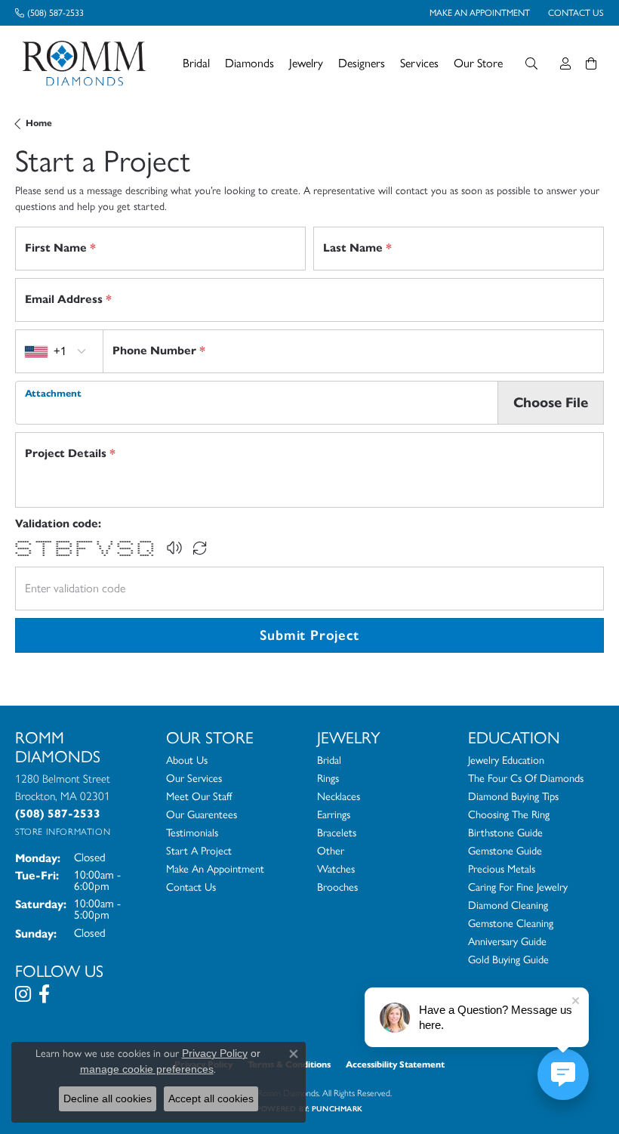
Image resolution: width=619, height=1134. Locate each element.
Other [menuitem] (330, 850)
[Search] (531, 63)
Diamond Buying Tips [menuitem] (513, 796)
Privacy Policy (215, 1053)
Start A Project (199, 850)
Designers (361, 63)
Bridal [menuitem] (329, 760)
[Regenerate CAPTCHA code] (200, 548)
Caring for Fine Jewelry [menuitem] (518, 887)
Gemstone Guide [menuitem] (505, 850)
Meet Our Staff (199, 796)
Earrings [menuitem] (333, 814)
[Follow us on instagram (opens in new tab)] (23, 994)
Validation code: (58, 523)
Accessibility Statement (395, 1064)
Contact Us (191, 887)
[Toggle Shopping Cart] (591, 63)
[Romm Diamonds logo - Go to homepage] (88, 63)
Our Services (194, 778)
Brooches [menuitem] (337, 887)
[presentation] (256, 403)
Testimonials (192, 832)
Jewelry (306, 63)
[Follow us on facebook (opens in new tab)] (44, 994)
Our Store (478, 63)
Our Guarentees (201, 814)
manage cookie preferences (147, 1069)
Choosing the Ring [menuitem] (509, 814)
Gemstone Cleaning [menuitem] (510, 923)
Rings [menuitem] (328, 778)
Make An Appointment (215, 869)
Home (39, 122)
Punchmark (337, 1109)
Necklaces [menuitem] (338, 796)
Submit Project (309, 635)
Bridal (196, 63)
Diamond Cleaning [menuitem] (508, 905)
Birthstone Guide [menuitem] (505, 832)
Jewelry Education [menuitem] (506, 760)
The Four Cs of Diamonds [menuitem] (526, 778)
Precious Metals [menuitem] (501, 869)
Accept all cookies (211, 1098)
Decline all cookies (107, 1098)
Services (419, 63)
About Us (187, 760)
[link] (49, 13)
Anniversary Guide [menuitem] (507, 941)
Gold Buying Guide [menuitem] (508, 959)
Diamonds (249, 63)
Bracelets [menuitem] (336, 832)
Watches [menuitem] (336, 869)
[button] (174, 548)
